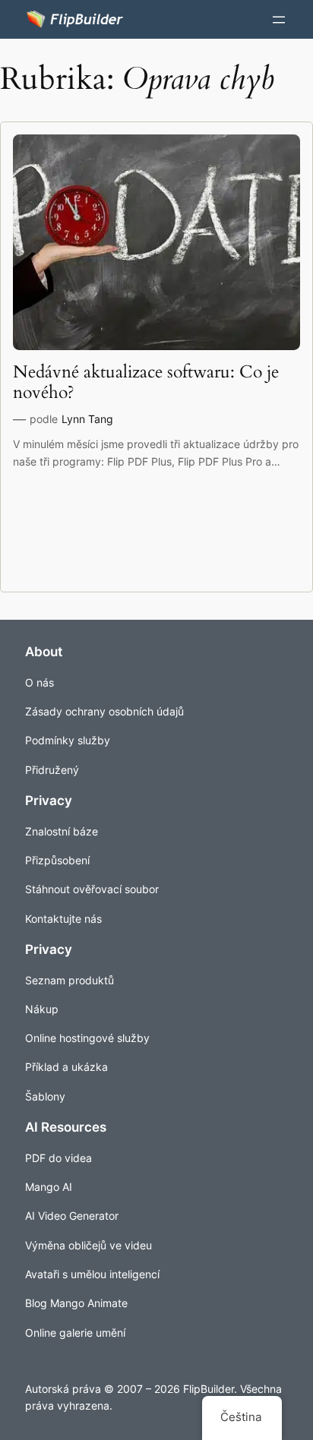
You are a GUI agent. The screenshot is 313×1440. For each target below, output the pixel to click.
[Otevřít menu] (279, 20)
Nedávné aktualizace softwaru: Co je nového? (146, 382)
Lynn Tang (87, 418)
